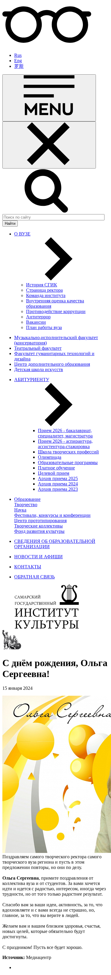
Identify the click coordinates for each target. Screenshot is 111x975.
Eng (18, 60)
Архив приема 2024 (58, 483)
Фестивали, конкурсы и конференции (52, 515)
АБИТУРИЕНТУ (31, 379)
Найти (10, 223)
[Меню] (49, 97)
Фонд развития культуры (39, 531)
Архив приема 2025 (58, 478)
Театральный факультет (38, 348)
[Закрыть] (49, 145)
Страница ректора (44, 290)
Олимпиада (49, 457)
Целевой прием (53, 473)
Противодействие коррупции (56, 311)
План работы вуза (44, 327)
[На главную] (46, 627)
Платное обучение (56, 467)
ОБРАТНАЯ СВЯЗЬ (34, 576)
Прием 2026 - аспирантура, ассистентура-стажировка (65, 444)
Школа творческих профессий (68, 451)
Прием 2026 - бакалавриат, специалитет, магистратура (65, 433)
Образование (27, 499)
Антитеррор (38, 316)
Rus (18, 55)
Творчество (25, 504)
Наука (20, 509)
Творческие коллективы (38, 525)
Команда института (45, 295)
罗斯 (19, 66)
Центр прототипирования (40, 520)
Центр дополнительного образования (52, 364)
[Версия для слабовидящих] (46, 45)
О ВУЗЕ (22, 233)
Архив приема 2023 (58, 489)
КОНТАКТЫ (27, 566)
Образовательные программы (68, 462)
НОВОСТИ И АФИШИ (38, 556)
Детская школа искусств (38, 369)
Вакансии (36, 322)
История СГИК (41, 284)
